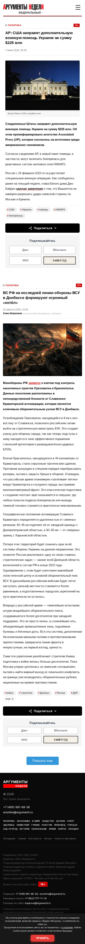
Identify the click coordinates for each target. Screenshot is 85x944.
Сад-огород (10, 829)
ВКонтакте (59, 249)
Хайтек (62, 829)
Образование (39, 829)
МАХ (25, 260)
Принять (42, 938)
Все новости (35, 838)
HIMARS (59, 209)
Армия (52, 829)
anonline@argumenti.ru (18, 812)
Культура (47, 825)
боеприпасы (15, 215)
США (10, 209)
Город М (72, 825)
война (9, 693)
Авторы (48, 838)
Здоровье (9, 825)
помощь (42, 209)
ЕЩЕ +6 (9, 699)
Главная (22, 838)
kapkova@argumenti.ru (38, 903)
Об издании (9, 838)
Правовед (59, 825)
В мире (36, 821)
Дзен (25, 249)
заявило (34, 383)
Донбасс (43, 693)
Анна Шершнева (12, 313)
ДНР (74, 693)
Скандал (73, 829)
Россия (60, 693)
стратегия (25, 693)
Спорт (70, 821)
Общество (48, 821)
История (24, 829)
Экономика (23, 821)
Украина (25, 209)
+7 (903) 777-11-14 (36, 898)
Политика (14, 25)
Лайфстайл (23, 825)
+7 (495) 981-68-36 (16, 807)
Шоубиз (60, 821)
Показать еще (42, 760)
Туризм (35, 825)
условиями (67, 927)
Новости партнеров (65, 838)
